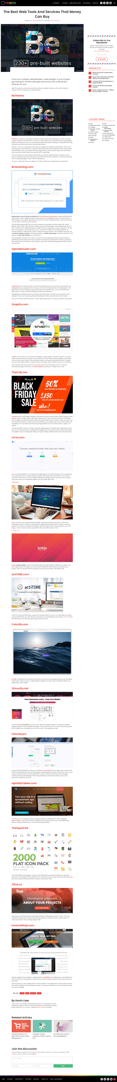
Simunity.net (20, 688)
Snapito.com (20, 304)
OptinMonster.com (24, 249)
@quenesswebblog (41, 1007)
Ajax (91, 123)
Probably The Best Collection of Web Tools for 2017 (42, 1036)
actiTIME (66, 617)
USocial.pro (19, 734)
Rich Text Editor (108, 133)
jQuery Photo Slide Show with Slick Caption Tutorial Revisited (103, 77)
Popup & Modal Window (108, 131)
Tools (39, 993)
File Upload (93, 135)
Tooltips (106, 140)
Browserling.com (22, 167)
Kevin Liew (32, 20)
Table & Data (107, 137)
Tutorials (65, 3)
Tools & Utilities (109, 138)
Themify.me (19, 372)
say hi (24, 1007)
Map (105, 123)
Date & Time (93, 133)
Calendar (92, 127)
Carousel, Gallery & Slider (95, 129)
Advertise (95, 3)
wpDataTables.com (24, 783)
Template (33, 993)
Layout (92, 142)
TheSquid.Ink (20, 828)
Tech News (28, 1079)
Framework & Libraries (94, 140)
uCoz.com (18, 437)
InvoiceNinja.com (23, 925)
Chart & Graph (94, 132)
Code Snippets (87, 3)
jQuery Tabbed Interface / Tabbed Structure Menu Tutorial (103, 90)
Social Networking (109, 135)
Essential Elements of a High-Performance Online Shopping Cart (20, 1036)
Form (91, 137)
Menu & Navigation (109, 125)
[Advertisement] (42, 72)
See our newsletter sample (101, 51)
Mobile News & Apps (75, 3)
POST (63, 1066)
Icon (27, 993)
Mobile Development (107, 128)
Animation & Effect (95, 125)
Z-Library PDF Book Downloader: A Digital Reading (103, 82)
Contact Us (44, 1079)
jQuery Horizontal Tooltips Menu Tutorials (103, 73)
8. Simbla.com (15, 530)
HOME (3, 1079)
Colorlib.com (20, 624)
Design (22, 993)
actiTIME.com (20, 574)
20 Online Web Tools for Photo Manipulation (62, 1035)
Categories (56, 3)
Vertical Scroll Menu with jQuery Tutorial (102, 86)
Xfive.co (17, 884)
